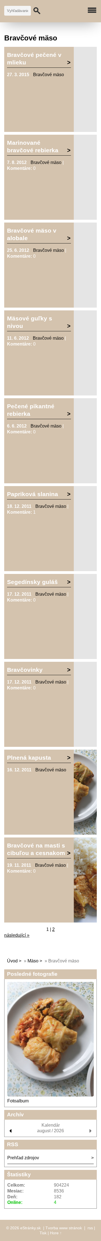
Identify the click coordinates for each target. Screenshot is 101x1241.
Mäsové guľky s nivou (29, 322)
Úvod (12, 960)
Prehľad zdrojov (23, 1157)
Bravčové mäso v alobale (31, 234)
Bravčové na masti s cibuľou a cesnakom (36, 849)
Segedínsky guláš (32, 582)
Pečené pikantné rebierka (30, 410)
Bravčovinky (25, 670)
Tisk (43, 1233)
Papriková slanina (32, 494)
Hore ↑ (56, 1233)
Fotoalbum (18, 1100)
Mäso (32, 960)
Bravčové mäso (48, 74)
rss (90, 1228)
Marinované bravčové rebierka (32, 146)
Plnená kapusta (29, 757)
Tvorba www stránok (63, 1228)
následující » (16, 935)
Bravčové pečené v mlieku (34, 59)
